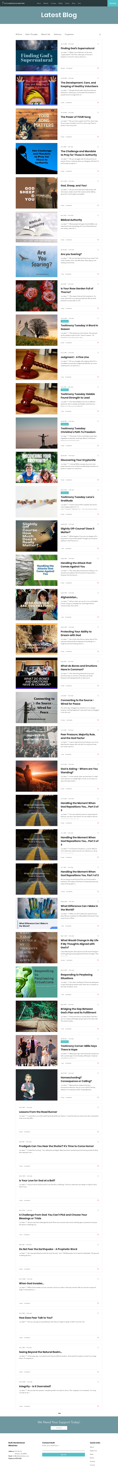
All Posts (19, 34)
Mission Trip (45, 34)
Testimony (57, 34)
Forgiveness (69, 34)
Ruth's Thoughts (32, 34)
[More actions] (99, 44)
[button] (100, 35)
